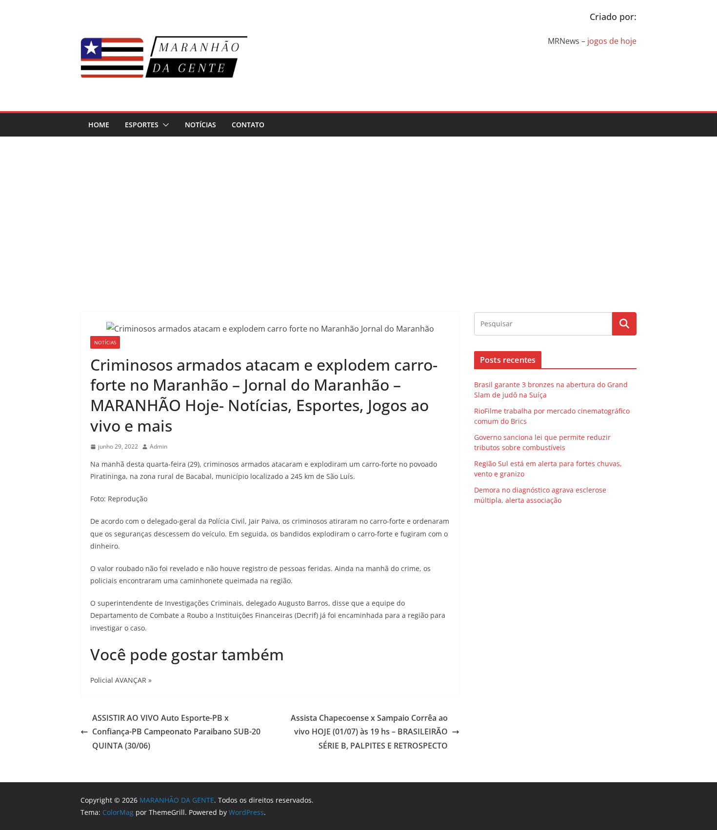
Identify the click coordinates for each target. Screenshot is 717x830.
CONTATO (248, 124)
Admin (158, 446)
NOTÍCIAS (200, 124)
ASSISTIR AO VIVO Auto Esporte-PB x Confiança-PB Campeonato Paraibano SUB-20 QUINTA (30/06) (176, 731)
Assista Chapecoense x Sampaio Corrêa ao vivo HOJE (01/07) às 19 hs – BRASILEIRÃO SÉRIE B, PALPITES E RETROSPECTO (369, 731)
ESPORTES (142, 124)
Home (98, 124)
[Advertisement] (358, 209)
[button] (164, 125)
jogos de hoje (612, 41)
